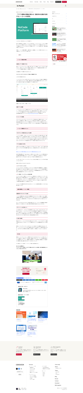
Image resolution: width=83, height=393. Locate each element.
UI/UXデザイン (54, 16)
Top (16, 8)
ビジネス (53, 21)
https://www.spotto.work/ (32, 113)
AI (52, 18)
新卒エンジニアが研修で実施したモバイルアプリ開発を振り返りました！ (28, 151)
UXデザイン (54, 23)
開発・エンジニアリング (56, 13)
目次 (19, 54)
